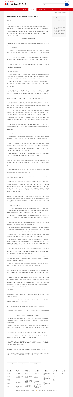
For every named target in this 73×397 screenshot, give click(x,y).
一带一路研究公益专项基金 (46, 387)
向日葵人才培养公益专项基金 (46, 377)
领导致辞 (8, 375)
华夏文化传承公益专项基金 (46, 384)
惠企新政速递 (64, 12)
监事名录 (8, 383)
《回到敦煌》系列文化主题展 (37, 379)
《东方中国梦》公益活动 (37, 385)
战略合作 (63, 373)
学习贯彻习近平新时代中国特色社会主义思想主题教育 (28, 381)
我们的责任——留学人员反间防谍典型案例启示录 (19, 380)
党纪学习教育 (27, 375)
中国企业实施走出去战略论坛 (37, 376)
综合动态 (24, 9)
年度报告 (54, 375)
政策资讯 (32, 9)
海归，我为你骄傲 (18, 382)
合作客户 (64, 371)
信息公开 (64, 9)
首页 (8, 9)
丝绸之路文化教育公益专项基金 (46, 379)
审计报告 (54, 376)
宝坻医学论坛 (36, 377)
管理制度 (8, 379)
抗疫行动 (35, 382)
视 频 (8, 386)
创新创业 (56, 9)
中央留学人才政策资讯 (28, 385)
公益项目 (40, 9)
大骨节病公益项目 (36, 373)
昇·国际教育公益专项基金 (46, 382)
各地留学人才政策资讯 (28, 386)
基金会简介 (16, 9)
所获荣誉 (54, 379)
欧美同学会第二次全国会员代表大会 (19, 377)
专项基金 (48, 9)
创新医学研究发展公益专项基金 (46, 374)
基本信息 (54, 373)
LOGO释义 (8, 380)
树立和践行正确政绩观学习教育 (28, 377)
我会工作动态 (18, 373)
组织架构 (8, 376)
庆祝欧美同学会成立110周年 (19, 387)
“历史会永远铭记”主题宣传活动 (19, 384)
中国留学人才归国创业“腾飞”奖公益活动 (37, 387)
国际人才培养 (18, 375)
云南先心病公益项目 (37, 381)
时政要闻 (26, 373)
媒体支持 (63, 375)
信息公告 (54, 380)
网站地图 (32, 390)
